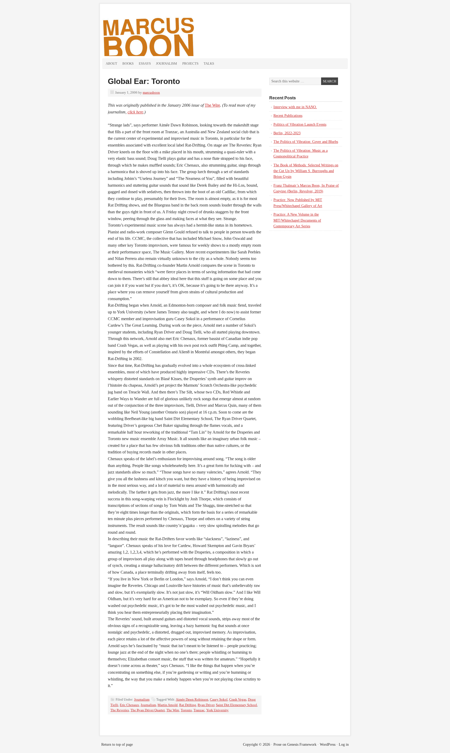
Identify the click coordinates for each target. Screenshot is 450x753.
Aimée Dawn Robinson (192, 699)
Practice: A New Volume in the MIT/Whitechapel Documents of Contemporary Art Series (297, 220)
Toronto (186, 710)
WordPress (327, 744)
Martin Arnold (168, 705)
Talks (209, 63)
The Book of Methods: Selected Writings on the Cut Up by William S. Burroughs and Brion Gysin (305, 171)
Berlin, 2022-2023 (287, 133)
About (111, 63)
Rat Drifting (187, 705)
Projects (190, 63)
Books (128, 63)
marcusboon (151, 92)
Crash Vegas (237, 699)
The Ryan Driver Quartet (147, 710)
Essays (145, 63)
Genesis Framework (301, 744)
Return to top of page (117, 744)
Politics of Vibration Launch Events (299, 124)
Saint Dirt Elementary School (236, 705)
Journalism (166, 63)
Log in (344, 744)
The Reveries (119, 710)
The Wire (212, 105)
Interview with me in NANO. (295, 107)
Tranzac (199, 710)
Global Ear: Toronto (144, 81)
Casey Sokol (219, 699)
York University (217, 710)
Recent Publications (287, 116)
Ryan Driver (206, 705)
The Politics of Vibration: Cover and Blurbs (305, 142)
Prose (277, 744)
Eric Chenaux (129, 705)
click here (135, 112)
